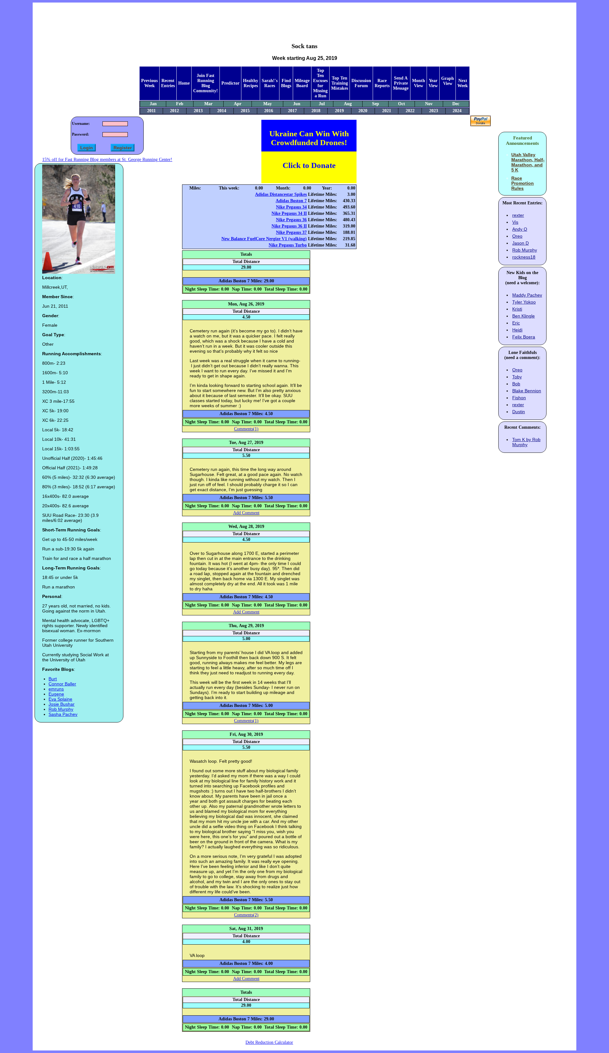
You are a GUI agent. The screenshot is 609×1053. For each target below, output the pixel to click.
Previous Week (149, 83)
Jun (296, 103)
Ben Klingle (523, 315)
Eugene (56, 694)
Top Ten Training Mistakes (339, 83)
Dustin (518, 411)
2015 (245, 110)
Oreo (517, 236)
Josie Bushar (62, 704)
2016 (268, 110)
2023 (433, 110)
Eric (516, 322)
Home (184, 83)
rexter (518, 215)
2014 (221, 110)
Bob (516, 383)
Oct (401, 103)
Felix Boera (523, 336)
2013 (198, 110)
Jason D (520, 243)
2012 (174, 110)
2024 (457, 110)
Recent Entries (168, 83)
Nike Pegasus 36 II (289, 226)
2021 (386, 110)
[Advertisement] (304, 17)
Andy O (519, 229)
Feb (179, 103)
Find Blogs (286, 83)
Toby (517, 376)
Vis (515, 222)
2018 (315, 110)
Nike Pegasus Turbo (288, 245)
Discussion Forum (361, 83)
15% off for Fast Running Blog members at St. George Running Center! (107, 159)
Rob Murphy (61, 709)
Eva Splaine (60, 699)
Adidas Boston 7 (291, 200)
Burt (53, 678)
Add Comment (246, 512)
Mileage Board (302, 83)
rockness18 (523, 257)
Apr (237, 103)
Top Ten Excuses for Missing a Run (320, 83)
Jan (153, 103)
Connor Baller (62, 683)
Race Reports (382, 83)
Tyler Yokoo (524, 302)
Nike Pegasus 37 (291, 232)
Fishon (519, 397)
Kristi (517, 308)
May (267, 103)
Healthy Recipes (250, 83)
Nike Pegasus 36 (291, 219)
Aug (348, 103)
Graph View (447, 81)
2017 (292, 110)
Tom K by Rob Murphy (526, 442)
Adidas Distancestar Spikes (281, 194)
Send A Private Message (401, 83)
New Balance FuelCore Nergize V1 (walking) (264, 238)
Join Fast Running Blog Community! (205, 83)
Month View (418, 83)
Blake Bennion (526, 390)
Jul (322, 103)
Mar (208, 103)
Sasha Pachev (63, 714)
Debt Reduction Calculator (269, 1042)
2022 (410, 110)
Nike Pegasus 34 (291, 207)
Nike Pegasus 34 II (289, 213)
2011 (151, 110)
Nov (429, 103)
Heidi (517, 329)
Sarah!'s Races (270, 83)
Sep (375, 103)
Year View (433, 83)
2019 (339, 110)
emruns (56, 688)
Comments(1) (246, 429)
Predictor (230, 83)
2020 (362, 110)
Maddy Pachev (527, 295)
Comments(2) (246, 915)
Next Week (462, 83)
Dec (455, 103)
